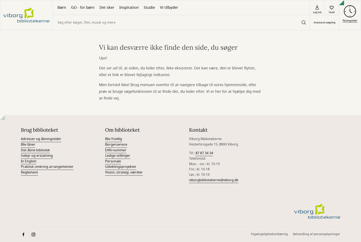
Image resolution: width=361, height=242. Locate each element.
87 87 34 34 (204, 153)
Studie (149, 7)
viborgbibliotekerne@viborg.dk (213, 180)
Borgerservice (116, 144)
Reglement (29, 172)
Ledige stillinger (117, 155)
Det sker (106, 7)
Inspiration (129, 7)
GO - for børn (82, 7)
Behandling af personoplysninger (316, 234)
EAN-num (112, 150)
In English (28, 161)
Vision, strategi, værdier (124, 172)
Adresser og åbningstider (41, 138)
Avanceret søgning (324, 22)
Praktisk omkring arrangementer (47, 166)
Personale (113, 161)
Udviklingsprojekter (120, 166)
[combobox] (181, 22)
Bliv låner (28, 144)
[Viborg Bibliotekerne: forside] (26, 15)
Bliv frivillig (113, 138)
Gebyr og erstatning (37, 155)
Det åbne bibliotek (35, 150)
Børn (61, 7)
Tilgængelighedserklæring (269, 234)
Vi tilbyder (169, 7)
